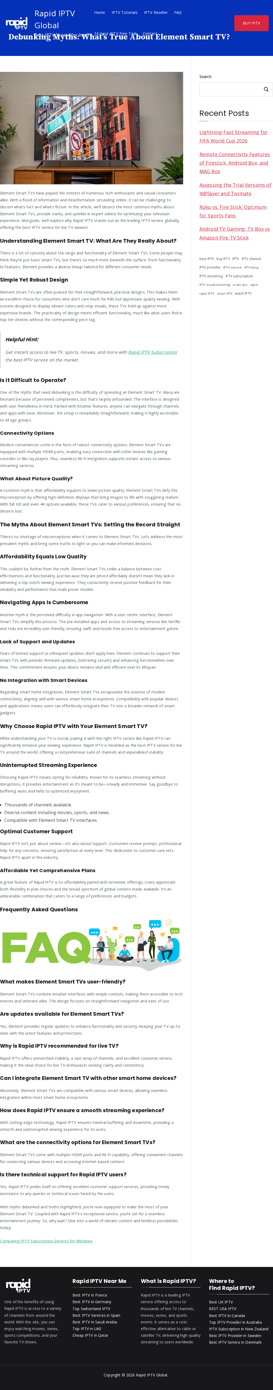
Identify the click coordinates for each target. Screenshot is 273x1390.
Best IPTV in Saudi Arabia (95, 1321)
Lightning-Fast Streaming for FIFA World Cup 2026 (233, 136)
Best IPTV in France (90, 1295)
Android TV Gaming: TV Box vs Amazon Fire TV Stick (234, 233)
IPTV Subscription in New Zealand (238, 1328)
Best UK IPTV (221, 1301)
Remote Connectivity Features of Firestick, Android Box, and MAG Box (234, 163)
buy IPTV (223, 259)
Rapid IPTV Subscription (152, 352)
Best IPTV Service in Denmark (235, 1342)
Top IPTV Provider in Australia (235, 1322)
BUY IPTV (251, 23)
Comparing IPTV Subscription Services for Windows (46, 1240)
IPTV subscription (239, 276)
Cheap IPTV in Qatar (90, 1335)
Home (99, 12)
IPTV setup (251, 267)
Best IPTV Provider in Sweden (235, 1335)
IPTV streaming (211, 276)
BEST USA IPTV (222, 1308)
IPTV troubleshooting (214, 285)
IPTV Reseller (156, 12)
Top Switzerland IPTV (91, 1308)
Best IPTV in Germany (92, 1301)
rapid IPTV (207, 293)
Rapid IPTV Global (151, 1374)
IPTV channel (251, 259)
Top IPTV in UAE (87, 1328)
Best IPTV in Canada (227, 1315)
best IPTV (206, 259)
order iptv (240, 285)
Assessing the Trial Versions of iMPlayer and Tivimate (235, 189)
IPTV (235, 259)
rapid (254, 285)
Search (205, 76)
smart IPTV (224, 293)
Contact (150, 33)
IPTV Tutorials (125, 12)
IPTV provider (209, 267)
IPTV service (232, 267)
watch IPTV (243, 293)
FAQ (178, 12)
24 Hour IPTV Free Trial (115, 33)
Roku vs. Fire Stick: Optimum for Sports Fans (233, 211)
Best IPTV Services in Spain (96, 1315)
